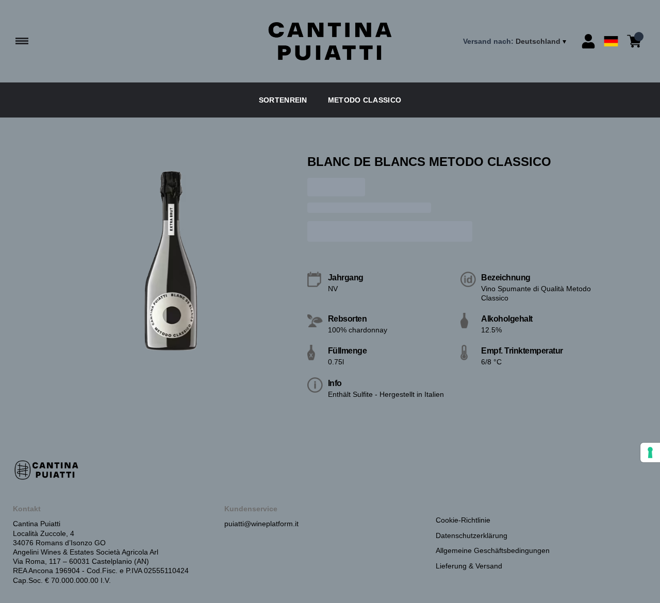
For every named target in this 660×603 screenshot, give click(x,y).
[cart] (634, 41)
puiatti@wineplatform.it (261, 524)
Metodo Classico (365, 100)
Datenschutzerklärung (471, 535)
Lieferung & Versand (469, 566)
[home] (330, 41)
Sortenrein (283, 100)
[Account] (588, 41)
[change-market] (515, 41)
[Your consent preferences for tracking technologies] (650, 452)
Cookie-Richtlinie (463, 520)
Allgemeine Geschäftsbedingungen (493, 550)
